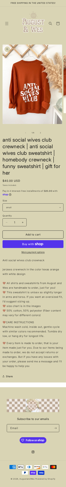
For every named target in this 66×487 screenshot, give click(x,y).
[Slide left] (25, 133)
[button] (6, 23)
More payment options (33, 252)
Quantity (7, 215)
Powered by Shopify (45, 479)
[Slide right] (40, 133)
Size (5, 200)
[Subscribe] (55, 428)
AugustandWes (27, 479)
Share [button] (9, 376)
